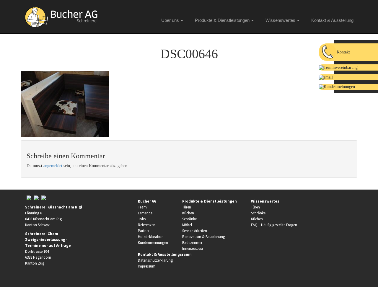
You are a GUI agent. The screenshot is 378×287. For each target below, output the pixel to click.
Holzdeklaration (151, 236)
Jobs (142, 218)
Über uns (170, 20)
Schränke (189, 218)
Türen (186, 207)
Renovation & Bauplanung (203, 236)
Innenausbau (192, 248)
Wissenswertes (280, 20)
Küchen (188, 213)
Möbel (187, 224)
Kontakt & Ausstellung (332, 20)
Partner (143, 230)
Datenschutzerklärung (155, 260)
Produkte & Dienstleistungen (223, 20)
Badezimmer (192, 242)
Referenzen (146, 224)
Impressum (146, 266)
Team (142, 207)
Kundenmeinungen (153, 242)
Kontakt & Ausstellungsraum (165, 254)
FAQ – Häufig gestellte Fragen (274, 224)
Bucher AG (147, 201)
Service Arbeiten (194, 230)
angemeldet (52, 166)
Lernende (145, 213)
